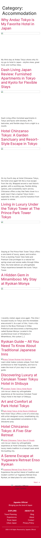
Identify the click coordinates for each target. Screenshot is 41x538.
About (31, 517)
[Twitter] (20, 534)
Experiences (12, 517)
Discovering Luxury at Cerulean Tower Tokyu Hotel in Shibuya (19, 379)
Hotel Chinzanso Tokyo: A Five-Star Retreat (16, 430)
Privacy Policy (28, 523)
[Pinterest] (26, 534)
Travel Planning (10, 514)
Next (37, 482)
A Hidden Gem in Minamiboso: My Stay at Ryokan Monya (19, 279)
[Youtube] (31, 534)
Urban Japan (12, 523)
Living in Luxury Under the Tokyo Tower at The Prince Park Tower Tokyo (20, 210)
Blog (32, 514)
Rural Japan (12, 520)
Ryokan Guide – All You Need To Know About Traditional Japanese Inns (20, 347)
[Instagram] (9, 534)
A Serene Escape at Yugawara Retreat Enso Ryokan (20, 460)
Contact (31, 520)
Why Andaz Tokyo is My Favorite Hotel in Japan (17, 24)
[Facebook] (15, 534)
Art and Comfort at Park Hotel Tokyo (16, 403)
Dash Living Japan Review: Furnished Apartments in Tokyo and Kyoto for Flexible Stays (19, 78)
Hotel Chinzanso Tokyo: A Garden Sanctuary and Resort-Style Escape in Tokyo (20, 137)
